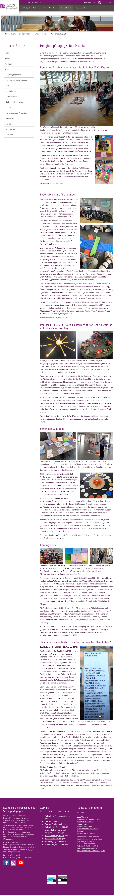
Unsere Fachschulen (85, 821)
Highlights (8, 69)
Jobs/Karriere (82, 817)
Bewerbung (53, 8)
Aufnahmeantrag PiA (53, 838)
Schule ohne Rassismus (13, 102)
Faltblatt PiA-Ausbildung (54, 821)
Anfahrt (80, 814)
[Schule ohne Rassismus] (62, 887)
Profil (6, 53)
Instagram (16, 857)
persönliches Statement (64, 470)
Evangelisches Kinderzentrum (88, 819)
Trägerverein (82, 824)
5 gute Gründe (80, 8)
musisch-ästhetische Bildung (15, 80)
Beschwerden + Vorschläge (87, 828)
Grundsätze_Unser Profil (54, 844)
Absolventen (9, 118)
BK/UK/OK (26, 8)
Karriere (7, 124)
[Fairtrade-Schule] (51, 887)
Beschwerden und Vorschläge (15, 113)
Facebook (7, 857)
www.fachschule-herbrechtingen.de (91, 851)
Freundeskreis (9, 129)
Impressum (81, 831)
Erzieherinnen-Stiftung (86, 826)
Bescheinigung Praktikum (55, 841)
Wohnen (7, 107)
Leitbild (7, 58)
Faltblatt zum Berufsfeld (54, 827)
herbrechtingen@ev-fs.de (87, 848)
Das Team (8, 64)
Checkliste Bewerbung (53, 830)
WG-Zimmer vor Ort (53, 833)
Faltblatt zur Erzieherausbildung (57, 816)
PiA (34, 8)
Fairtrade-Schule (10, 96)
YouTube (27, 857)
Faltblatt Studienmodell (54, 824)
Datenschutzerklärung (86, 833)
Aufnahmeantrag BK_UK (54, 836)
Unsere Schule (65, 8)
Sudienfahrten (10, 91)
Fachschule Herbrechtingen (19, 34)
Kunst (6, 86)
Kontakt (108, 2)
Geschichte (8, 135)
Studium (42, 8)
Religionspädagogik (58, 34)
